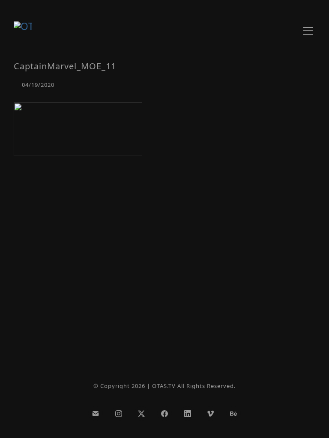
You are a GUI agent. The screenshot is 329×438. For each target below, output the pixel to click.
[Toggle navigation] (308, 31)
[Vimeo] (210, 413)
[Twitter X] (142, 413)
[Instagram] (118, 413)
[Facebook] (164, 413)
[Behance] (233, 413)
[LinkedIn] (187, 413)
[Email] (95, 413)
